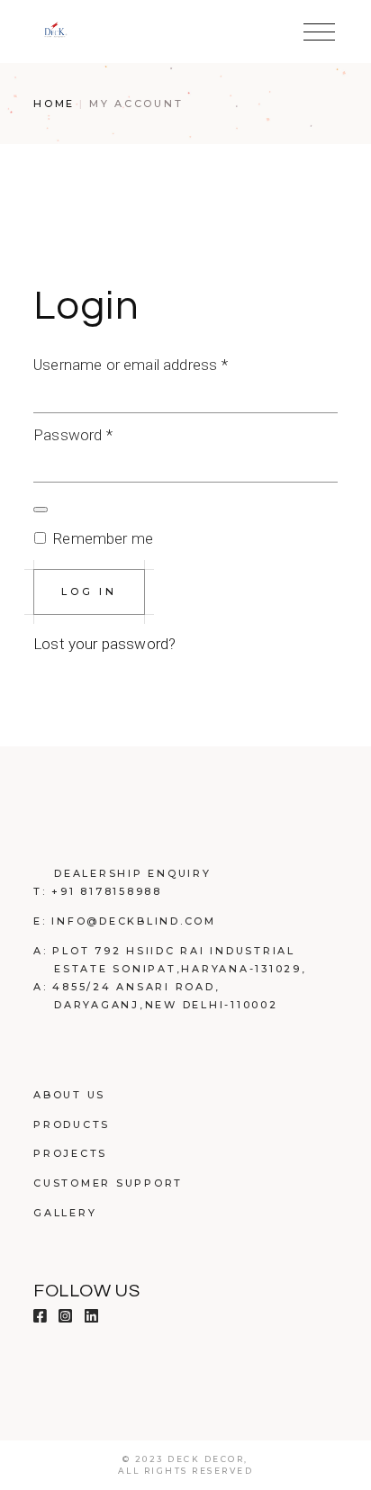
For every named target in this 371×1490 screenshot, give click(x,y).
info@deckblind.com (133, 921)
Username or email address (159, 363)
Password (101, 433)
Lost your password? (104, 644)
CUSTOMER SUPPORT (108, 1183)
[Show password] (40, 509)
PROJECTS (70, 1153)
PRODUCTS (71, 1124)
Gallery (64, 1212)
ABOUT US (69, 1094)
